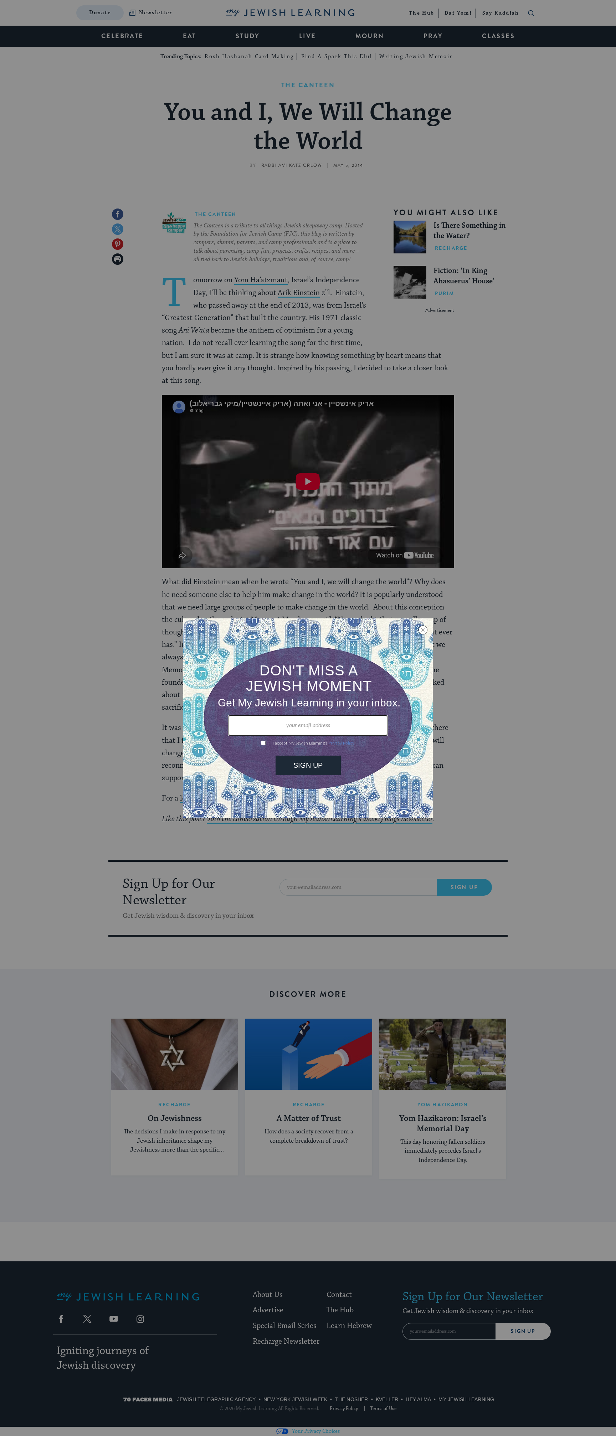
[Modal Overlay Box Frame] (308, 718)
